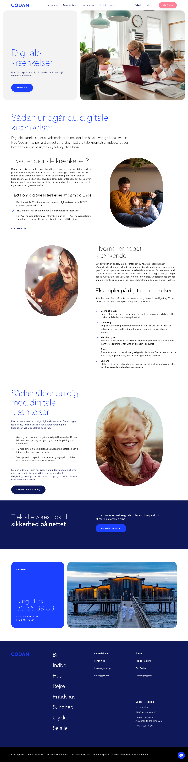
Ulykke (60, 718)
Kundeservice (89, 5)
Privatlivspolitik (35, 755)
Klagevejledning (102, 668)
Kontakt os (99, 661)
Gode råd (22, 87)
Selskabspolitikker (80, 755)
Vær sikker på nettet (111, 528)
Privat (138, 5)
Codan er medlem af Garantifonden (130, 755)
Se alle (60, 728)
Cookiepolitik (18, 755)
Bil (55, 655)
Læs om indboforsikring (28, 489)
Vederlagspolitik (101, 755)
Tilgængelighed (143, 676)
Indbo (59, 665)
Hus (57, 676)
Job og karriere (143, 661)
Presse (138, 653)
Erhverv (150, 5)
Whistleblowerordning (57, 755)
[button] (81, 5)
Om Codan (141, 668)
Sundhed (63, 707)
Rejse (59, 686)
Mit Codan (168, 5)
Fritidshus (64, 697)
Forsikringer (52, 5)
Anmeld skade (70, 5)
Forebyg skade (108, 5)
